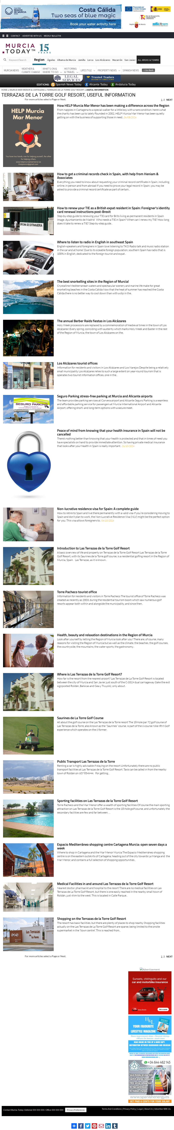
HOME (4, 89)
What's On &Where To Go (50, 70)
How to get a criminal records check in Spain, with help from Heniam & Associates (108, 176)
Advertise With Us (162, 1109)
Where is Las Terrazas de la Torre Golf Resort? (89, 674)
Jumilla (81, 59)
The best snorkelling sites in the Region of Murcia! (93, 282)
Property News (107, 70)
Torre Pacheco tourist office (77, 592)
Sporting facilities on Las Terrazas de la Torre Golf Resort (97, 801)
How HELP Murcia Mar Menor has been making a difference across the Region (113, 106)
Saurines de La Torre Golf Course (80, 718)
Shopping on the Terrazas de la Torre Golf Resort (91, 919)
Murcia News (11, 70)
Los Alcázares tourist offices (77, 363)
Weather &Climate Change (31, 70)
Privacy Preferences (76, 1110)
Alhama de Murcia (66, 59)
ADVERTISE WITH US (31, 35)
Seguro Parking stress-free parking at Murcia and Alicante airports (104, 396)
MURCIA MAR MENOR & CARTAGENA (27, 89)
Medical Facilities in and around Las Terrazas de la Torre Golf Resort (105, 884)
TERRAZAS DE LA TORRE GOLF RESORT (65, 89)
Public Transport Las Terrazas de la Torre (86, 762)
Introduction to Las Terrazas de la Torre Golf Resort (93, 548)
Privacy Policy (129, 1109)
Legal (140, 1109)
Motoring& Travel (70, 70)
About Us (148, 1109)
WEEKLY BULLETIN (52, 35)
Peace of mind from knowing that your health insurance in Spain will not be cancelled (111, 433)
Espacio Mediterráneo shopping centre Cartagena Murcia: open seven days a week (112, 847)
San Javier (130, 59)
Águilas (51, 59)
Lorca (90, 59)
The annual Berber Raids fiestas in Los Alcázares (91, 321)
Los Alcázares (102, 59)
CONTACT (15, 35)
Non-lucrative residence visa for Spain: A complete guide (98, 509)
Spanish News (131, 70)
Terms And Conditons (111, 1109)
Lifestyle (86, 70)
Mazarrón (117, 59)
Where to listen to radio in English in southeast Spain (95, 242)
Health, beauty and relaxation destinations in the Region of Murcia (104, 635)
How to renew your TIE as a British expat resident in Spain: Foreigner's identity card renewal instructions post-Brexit (113, 210)
